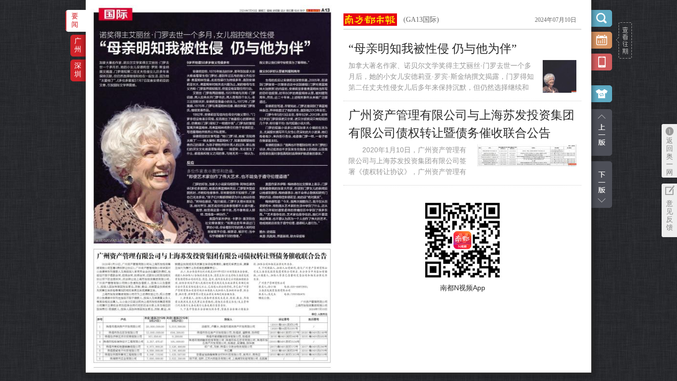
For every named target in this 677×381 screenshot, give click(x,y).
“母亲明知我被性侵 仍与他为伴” (432, 48)
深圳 (77, 70)
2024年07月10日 (555, 19)
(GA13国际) (421, 19)
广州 (77, 45)
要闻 (74, 20)
